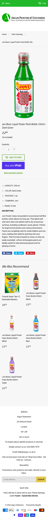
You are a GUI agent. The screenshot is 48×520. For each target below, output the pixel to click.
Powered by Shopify (33, 505)
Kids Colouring (17, 34)
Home (4, 34)
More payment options (13, 173)
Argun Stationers (17, 505)
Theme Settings (38, 493)
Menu (7, 3)
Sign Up (41, 480)
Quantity (5, 144)
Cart (44, 3)
